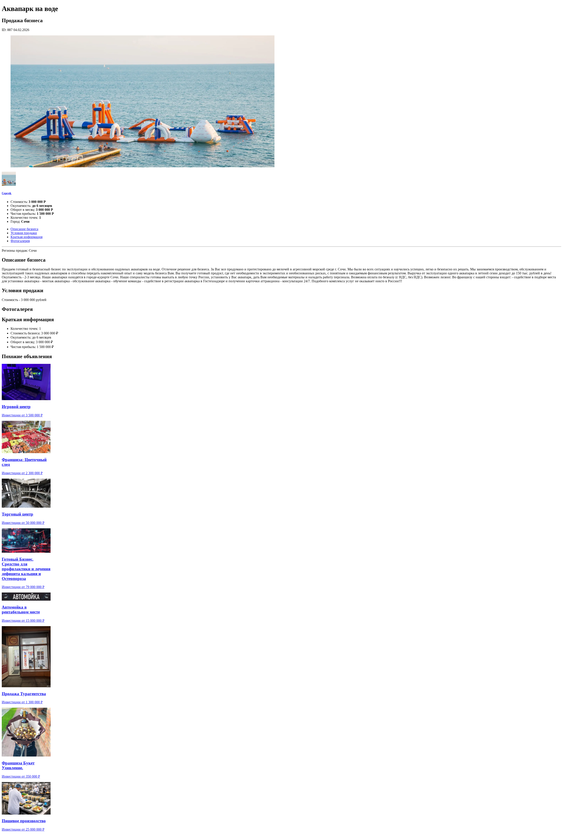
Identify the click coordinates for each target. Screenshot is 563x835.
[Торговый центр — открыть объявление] (26, 493)
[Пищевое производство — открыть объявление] (26, 798)
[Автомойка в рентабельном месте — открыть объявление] (26, 597)
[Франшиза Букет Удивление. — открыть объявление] (26, 732)
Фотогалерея (20, 241)
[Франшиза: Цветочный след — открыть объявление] (26, 437)
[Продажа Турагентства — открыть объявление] (26, 656)
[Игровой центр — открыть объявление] (26, 382)
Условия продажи (24, 233)
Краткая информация (26, 237)
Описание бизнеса (24, 229)
